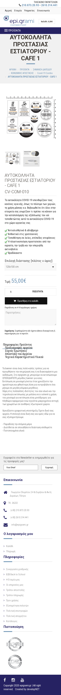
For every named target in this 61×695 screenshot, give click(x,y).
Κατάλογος (11, 621)
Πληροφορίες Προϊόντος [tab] (17, 344)
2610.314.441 (49, 5)
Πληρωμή (10, 551)
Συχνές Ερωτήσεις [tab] (16, 350)
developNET (33, 689)
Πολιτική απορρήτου (16, 616)
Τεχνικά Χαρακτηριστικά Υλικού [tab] (24, 357)
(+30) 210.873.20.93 (20, 510)
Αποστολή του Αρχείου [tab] (18, 354)
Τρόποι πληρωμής (15, 595)
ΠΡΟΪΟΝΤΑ (14, 30)
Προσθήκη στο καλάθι (27, 300)
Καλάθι (9, 546)
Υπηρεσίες (29, 10)
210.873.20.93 (30, 5)
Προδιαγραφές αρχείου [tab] (18, 347)
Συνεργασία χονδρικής (17, 569)
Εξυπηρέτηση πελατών (17, 605)
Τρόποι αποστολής (15, 590)
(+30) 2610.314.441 (19, 517)
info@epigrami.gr (19, 524)
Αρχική (8, 10)
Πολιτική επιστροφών (17, 610)
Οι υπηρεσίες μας (14, 584)
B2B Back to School (15, 574)
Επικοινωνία (43, 10)
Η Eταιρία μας (13, 579)
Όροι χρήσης (12, 600)
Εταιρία (18, 10)
